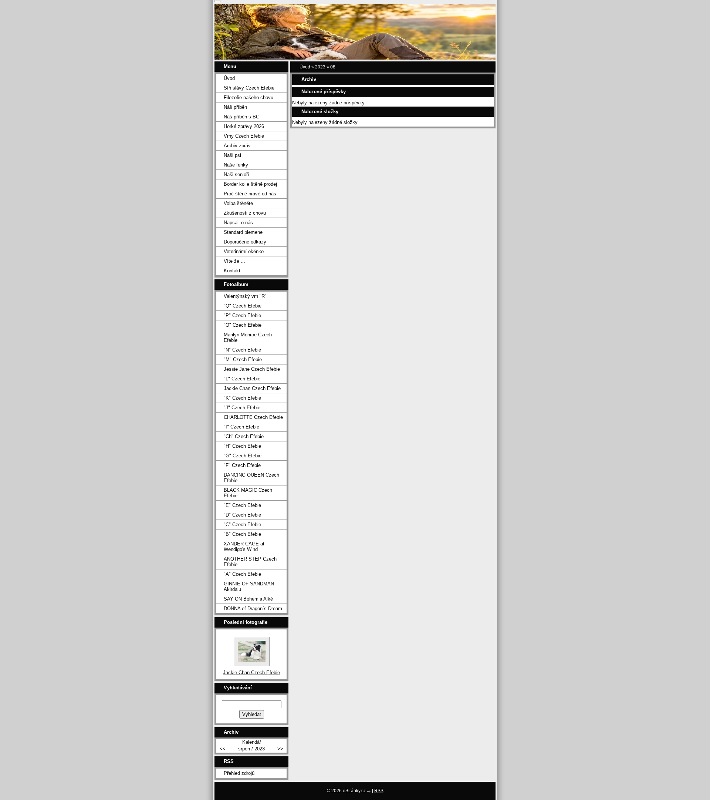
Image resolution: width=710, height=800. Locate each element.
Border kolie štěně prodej (250, 184)
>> (280, 749)
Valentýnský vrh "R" (245, 296)
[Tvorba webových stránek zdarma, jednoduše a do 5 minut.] (369, 791)
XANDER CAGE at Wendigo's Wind (244, 546)
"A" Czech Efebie (242, 574)
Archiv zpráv (237, 145)
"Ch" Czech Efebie (244, 436)
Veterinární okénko (244, 251)
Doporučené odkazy (245, 242)
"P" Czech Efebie (242, 315)
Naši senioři (236, 174)
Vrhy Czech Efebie (244, 136)
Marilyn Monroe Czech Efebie (248, 337)
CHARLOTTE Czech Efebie (253, 417)
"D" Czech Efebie (242, 515)
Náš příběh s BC (241, 117)
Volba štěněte (238, 203)
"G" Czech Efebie (242, 455)
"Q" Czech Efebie (242, 306)
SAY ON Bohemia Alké (248, 599)
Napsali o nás (238, 222)
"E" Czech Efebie (242, 505)
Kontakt (232, 270)
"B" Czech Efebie (242, 534)
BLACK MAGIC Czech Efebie (248, 492)
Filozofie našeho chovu (248, 97)
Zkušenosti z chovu (245, 213)
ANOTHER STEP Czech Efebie (250, 561)
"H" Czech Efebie (242, 446)
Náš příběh (235, 107)
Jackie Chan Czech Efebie (252, 388)
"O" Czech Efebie (242, 325)
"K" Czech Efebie (242, 398)
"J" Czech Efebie (242, 407)
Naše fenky (236, 165)
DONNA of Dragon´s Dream (253, 608)
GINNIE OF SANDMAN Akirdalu (249, 586)
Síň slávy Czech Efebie (249, 88)
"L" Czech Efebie (242, 378)
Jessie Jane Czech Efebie (252, 369)
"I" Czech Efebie (241, 427)
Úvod (305, 67)
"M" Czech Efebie (243, 359)
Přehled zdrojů (239, 773)
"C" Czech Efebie (242, 524)
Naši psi (232, 155)
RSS (378, 791)
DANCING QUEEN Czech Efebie (251, 477)
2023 (320, 67)
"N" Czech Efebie (242, 350)
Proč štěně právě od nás (250, 193)
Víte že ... (234, 261)
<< (223, 749)
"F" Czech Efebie (242, 465)
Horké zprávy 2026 (244, 126)
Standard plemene (243, 232)
